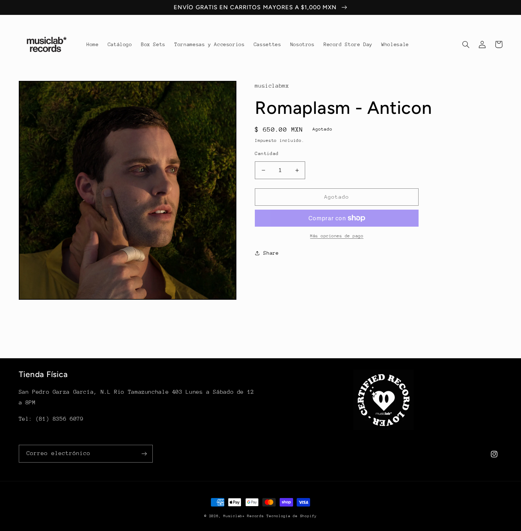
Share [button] (271, 253)
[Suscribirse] (144, 453)
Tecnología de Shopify (291, 516)
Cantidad (267, 153)
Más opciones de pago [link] (337, 235)
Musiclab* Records (243, 516)
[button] (466, 44)
